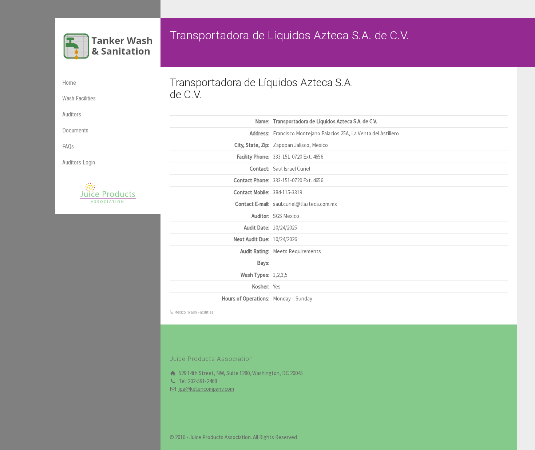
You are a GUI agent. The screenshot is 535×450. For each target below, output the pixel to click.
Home (69, 82)
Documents (75, 130)
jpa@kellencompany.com (206, 388)
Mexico (180, 312)
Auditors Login (78, 162)
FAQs (68, 146)
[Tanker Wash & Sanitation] (107, 45)
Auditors (71, 114)
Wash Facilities (79, 98)
